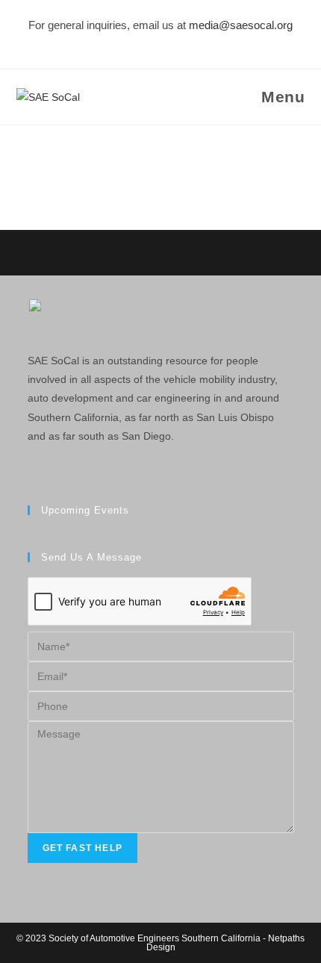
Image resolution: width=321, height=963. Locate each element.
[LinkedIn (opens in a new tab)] (168, 42)
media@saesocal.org (241, 25)
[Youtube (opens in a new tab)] (189, 42)
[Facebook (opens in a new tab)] (129, 42)
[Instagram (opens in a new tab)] (147, 42)
